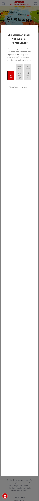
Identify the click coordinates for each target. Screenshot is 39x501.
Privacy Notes (13, 87)
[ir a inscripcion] (3, 3)
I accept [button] (10, 75)
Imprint (24, 87)
